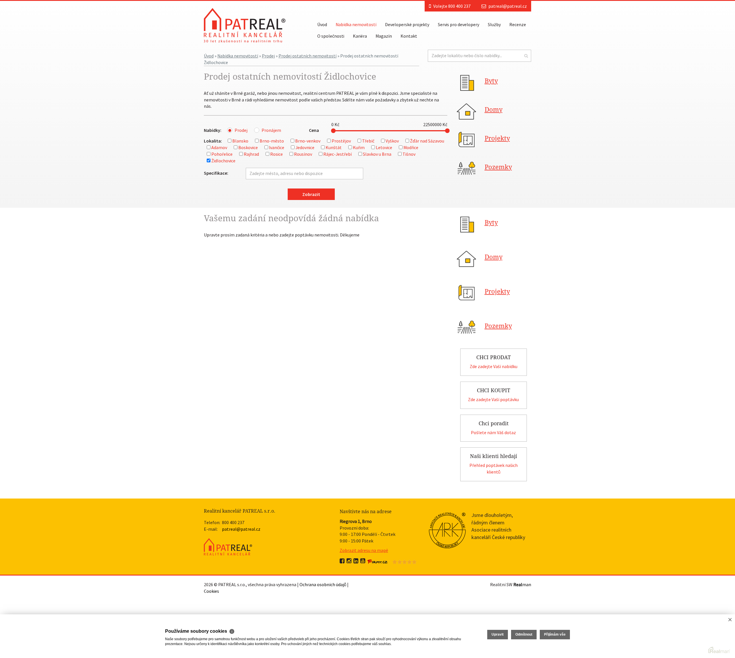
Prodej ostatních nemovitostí (307, 56)
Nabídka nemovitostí (356, 24)
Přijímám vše (555, 634)
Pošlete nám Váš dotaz (493, 432)
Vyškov (392, 141)
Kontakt (409, 36)
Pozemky (498, 167)
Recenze (517, 24)
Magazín (384, 36)
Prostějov (341, 141)
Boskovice (248, 147)
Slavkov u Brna (377, 154)
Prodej (268, 56)
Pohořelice (222, 154)
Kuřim (359, 147)
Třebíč (368, 141)
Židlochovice (223, 160)
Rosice (276, 154)
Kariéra (360, 36)
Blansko (240, 141)
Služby (494, 24)
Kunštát (334, 147)
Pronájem (271, 130)
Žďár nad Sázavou (427, 141)
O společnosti (330, 36)
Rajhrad (251, 154)
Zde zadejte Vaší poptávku (493, 399)
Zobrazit (311, 194)
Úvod (322, 24)
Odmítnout (523, 634)
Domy (493, 109)
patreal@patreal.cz (507, 6)
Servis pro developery (458, 24)
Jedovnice (304, 147)
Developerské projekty (407, 24)
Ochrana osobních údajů (322, 584)
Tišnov (409, 154)
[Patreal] (244, 25)
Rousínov (303, 154)
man (522, 584)
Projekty (497, 138)
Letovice (384, 147)
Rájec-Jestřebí (337, 154)
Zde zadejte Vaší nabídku (493, 366)
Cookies (211, 591)
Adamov (219, 147)
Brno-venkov (307, 141)
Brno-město (272, 141)
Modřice (410, 147)
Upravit (498, 634)
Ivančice (276, 147)
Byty (491, 80)
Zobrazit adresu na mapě (364, 550)
